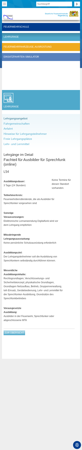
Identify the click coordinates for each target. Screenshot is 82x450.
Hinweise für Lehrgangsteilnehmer (25, 133)
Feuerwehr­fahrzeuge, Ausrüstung (28, 46)
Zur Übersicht (14, 332)
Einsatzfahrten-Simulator (21, 56)
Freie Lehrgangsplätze (18, 138)
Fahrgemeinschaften (17, 123)
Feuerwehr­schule (16, 26)
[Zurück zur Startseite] (8, 16)
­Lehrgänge (11, 36)
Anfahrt (8, 128)
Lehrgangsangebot (15, 118)
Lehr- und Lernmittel (16, 144)
